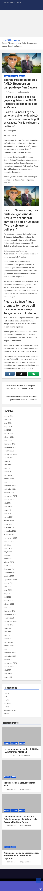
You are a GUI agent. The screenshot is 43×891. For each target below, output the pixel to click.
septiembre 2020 (10, 663)
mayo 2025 (8, 468)
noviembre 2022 (10, 573)
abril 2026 (7, 430)
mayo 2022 (8, 594)
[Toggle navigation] (5, 7)
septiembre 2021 (10, 621)
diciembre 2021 (10, 611)
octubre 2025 (9, 451)
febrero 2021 (9, 646)
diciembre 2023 (10, 527)
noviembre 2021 (10, 614)
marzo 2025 (8, 475)
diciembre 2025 (10, 444)
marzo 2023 (8, 559)
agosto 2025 (8, 458)
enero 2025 (8, 482)
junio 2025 (8, 465)
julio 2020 (7, 670)
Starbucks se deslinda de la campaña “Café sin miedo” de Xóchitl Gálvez (20, 387)
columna (14, 76)
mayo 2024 (8, 510)
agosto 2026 (8, 416)
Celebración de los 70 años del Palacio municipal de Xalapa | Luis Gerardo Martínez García (20, 819)
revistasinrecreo (10, 710)
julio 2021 (7, 628)
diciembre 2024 (10, 486)
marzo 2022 (8, 601)
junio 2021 (8, 632)
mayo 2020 (8, 677)
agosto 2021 (8, 625)
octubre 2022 (9, 576)
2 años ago (10, 92)
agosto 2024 (8, 500)
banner (6, 76)
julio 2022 (7, 587)
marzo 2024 (8, 517)
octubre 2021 (9, 618)
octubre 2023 (9, 534)
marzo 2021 (8, 642)
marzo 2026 (8, 433)
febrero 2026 (9, 437)
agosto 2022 (8, 583)
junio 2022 (8, 590)
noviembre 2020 (10, 656)
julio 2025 (7, 461)
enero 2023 (8, 566)
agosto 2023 (8, 541)
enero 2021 (8, 649)
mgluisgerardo (23, 92)
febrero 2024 (9, 520)
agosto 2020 (8, 667)
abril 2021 (7, 639)
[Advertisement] (21, 24)
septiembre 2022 (10, 580)
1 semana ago (11, 789)
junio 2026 (8, 423)
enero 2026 (8, 440)
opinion (22, 76)
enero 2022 (8, 607)
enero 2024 (8, 524)
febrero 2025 (9, 479)
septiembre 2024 (10, 496)
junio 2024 (8, 506)
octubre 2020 (9, 660)
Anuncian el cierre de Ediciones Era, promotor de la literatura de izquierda (21, 856)
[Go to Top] (38, 880)
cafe (5, 696)
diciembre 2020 (10, 653)
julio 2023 (7, 545)
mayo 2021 (8, 635)
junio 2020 (8, 674)
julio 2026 (7, 420)
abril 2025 (7, 472)
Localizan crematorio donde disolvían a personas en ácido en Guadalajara (21, 398)
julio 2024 (7, 503)
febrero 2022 (9, 604)
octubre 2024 (9, 493)
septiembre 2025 (10, 454)
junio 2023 (8, 548)
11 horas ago (11, 755)
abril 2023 (7, 555)
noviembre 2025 (10, 447)
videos (6, 714)
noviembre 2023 (10, 531)
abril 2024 (7, 513)
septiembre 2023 (10, 538)
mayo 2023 (8, 552)
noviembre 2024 (10, 489)
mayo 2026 (8, 427)
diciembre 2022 (10, 569)
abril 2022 (7, 597)
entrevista (7, 703)
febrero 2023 (9, 562)
